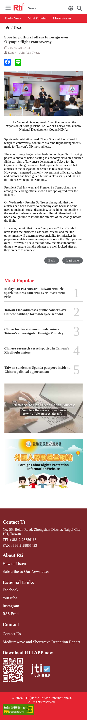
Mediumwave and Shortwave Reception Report (41, 642)
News (17, 27)
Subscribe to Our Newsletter (26, 571)
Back (51, 260)
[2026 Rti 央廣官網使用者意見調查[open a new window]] (43, 411)
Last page (72, 260)
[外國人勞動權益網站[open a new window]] (43, 466)
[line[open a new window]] (18, 62)
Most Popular (37, 18)
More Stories (62, 18)
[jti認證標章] (40, 671)
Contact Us (14, 522)
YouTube (10, 598)
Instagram (11, 606)
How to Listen (14, 563)
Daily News (13, 18)
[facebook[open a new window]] (7, 62)
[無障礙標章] (43, 710)
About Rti (13, 555)
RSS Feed (11, 613)
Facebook (10, 590)
